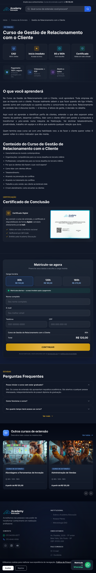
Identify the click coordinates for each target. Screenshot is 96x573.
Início (5, 20)
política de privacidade (69, 354)
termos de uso (53, 354)
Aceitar (8, 568)
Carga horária (12, 274)
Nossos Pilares (59, 519)
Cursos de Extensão (19, 20)
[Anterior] (86, 493)
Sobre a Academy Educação (64, 515)
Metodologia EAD (60, 523)
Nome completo (13, 296)
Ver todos (86, 435)
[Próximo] (91, 493)
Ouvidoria (57, 555)
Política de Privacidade (65, 562)
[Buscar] (87, 9)
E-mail (9, 308)
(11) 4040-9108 (12, 539)
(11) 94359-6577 (13, 535)
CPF (50, 319)
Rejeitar (21, 568)
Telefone (9, 319)
